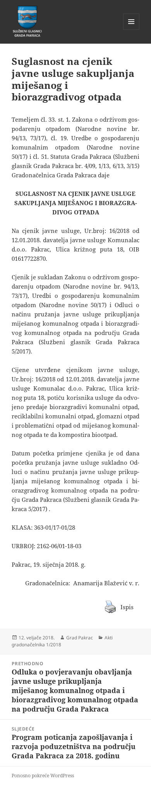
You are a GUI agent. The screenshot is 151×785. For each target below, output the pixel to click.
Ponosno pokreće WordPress (43, 775)
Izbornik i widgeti (131, 29)
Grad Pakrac (79, 637)
